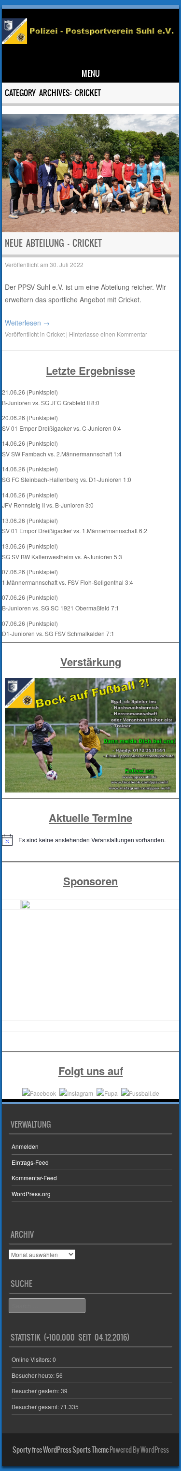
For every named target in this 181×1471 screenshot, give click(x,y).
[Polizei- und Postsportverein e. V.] (89, 41)
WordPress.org (31, 1193)
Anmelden (25, 1146)
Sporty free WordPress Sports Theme (61, 1449)
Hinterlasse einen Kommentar (108, 334)
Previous (14, 962)
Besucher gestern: (36, 1390)
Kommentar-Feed (34, 1178)
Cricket (55, 334)
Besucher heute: (34, 1375)
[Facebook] (39, 1092)
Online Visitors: (32, 1359)
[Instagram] (76, 1092)
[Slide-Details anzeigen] (91, 959)
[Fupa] (107, 1092)
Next (167, 962)
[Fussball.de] (140, 1092)
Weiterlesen (27, 322)
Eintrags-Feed (30, 1162)
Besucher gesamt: (36, 1406)
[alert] (91, 840)
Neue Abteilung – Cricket (53, 243)
